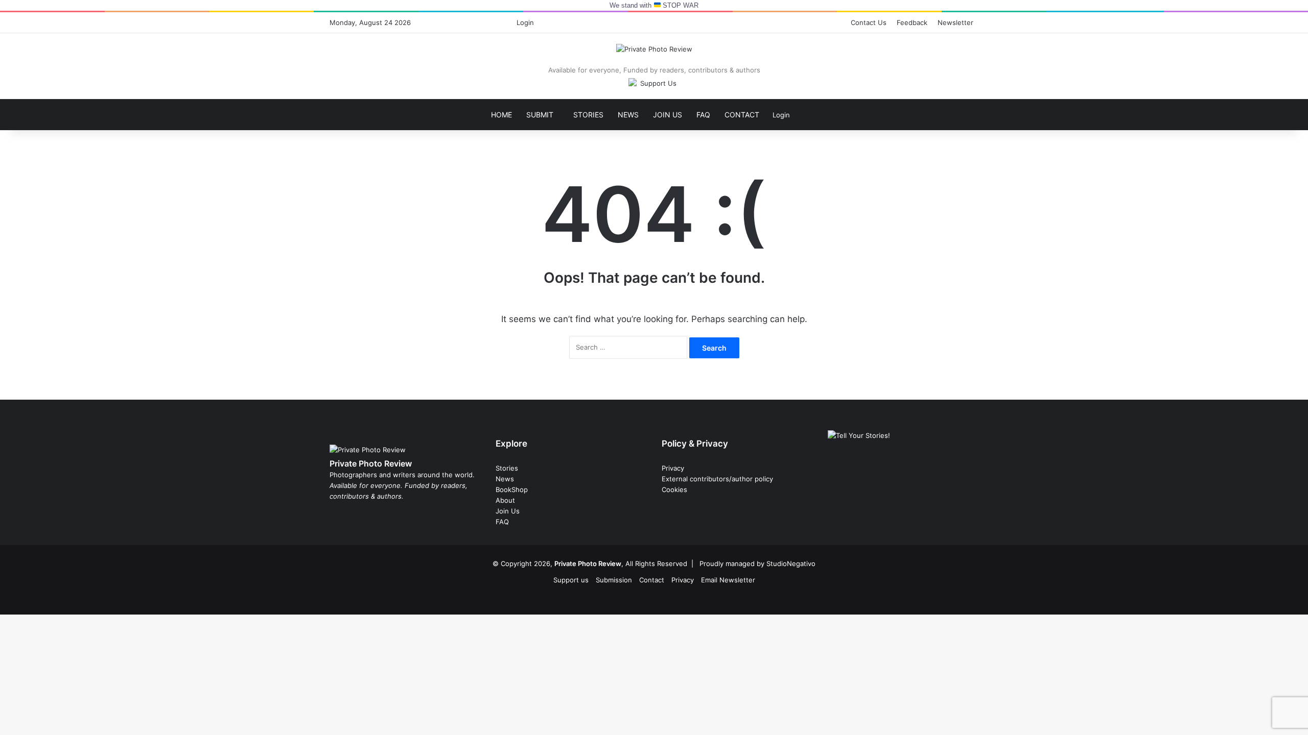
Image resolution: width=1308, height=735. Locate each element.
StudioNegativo (790, 563)
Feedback (912, 22)
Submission (614, 580)
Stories (588, 114)
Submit (539, 114)
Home (501, 114)
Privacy (673, 468)
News (628, 114)
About (505, 500)
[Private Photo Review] (654, 49)
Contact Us (868, 22)
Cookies (674, 489)
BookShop (512, 489)
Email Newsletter (728, 580)
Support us (571, 580)
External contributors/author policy (717, 479)
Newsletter (955, 22)
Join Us (667, 114)
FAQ (703, 114)
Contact (742, 114)
